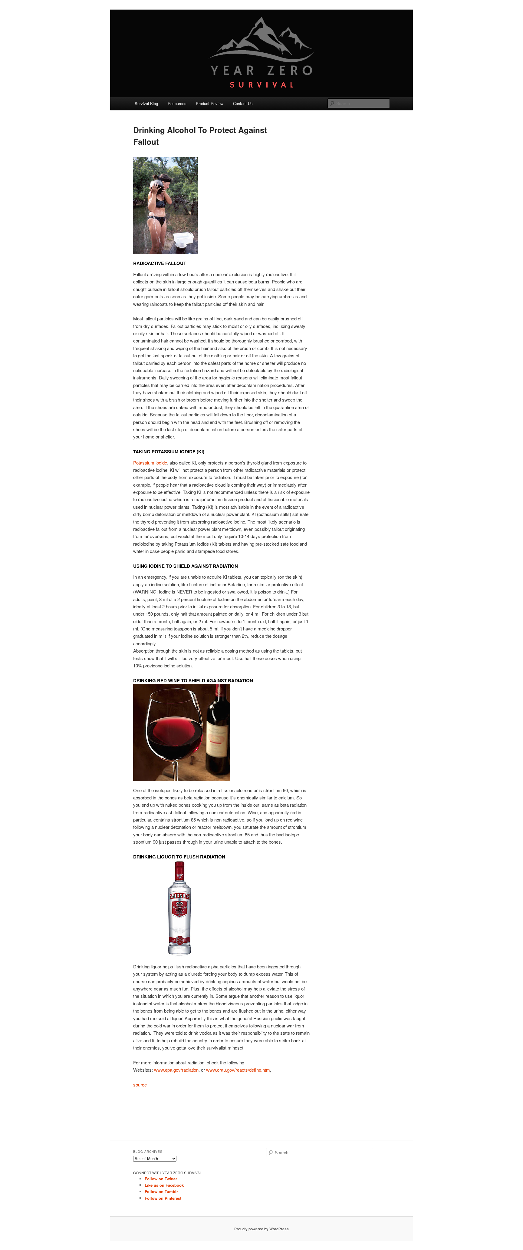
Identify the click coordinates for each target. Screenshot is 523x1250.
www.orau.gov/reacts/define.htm (238, 1069)
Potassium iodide (150, 462)
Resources (177, 103)
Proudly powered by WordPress (261, 1229)
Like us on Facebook (164, 1185)
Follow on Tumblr (161, 1191)
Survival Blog (146, 103)
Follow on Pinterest (163, 1198)
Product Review (209, 103)
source (140, 1084)
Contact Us (243, 103)
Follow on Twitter (161, 1179)
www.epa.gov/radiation (176, 1069)
